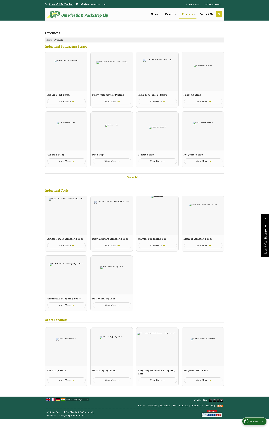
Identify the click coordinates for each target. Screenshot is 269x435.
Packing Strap (192, 94)
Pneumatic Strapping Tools (64, 298)
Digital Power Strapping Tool (65, 238)
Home (154, 14)
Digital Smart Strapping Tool (110, 238)
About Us (170, 14)
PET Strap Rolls (56, 370)
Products (187, 14)
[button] (61, 4)
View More (65, 101)
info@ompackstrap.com (92, 4)
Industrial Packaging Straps (66, 46)
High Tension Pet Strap (152, 94)
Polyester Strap (193, 154)
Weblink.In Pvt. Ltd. (80, 415)
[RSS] (220, 405)
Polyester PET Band (195, 370)
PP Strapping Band (104, 370)
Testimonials (180, 405)
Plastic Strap (146, 154)
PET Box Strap (55, 154)
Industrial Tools (57, 190)
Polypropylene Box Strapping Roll (156, 372)
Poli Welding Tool (103, 298)
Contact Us (206, 14)
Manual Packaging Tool (153, 238)
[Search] (219, 14)
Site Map (210, 405)
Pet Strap (98, 154)
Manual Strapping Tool (197, 238)
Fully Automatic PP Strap (108, 94)
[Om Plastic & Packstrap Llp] (77, 14)
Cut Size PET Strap (58, 94)
